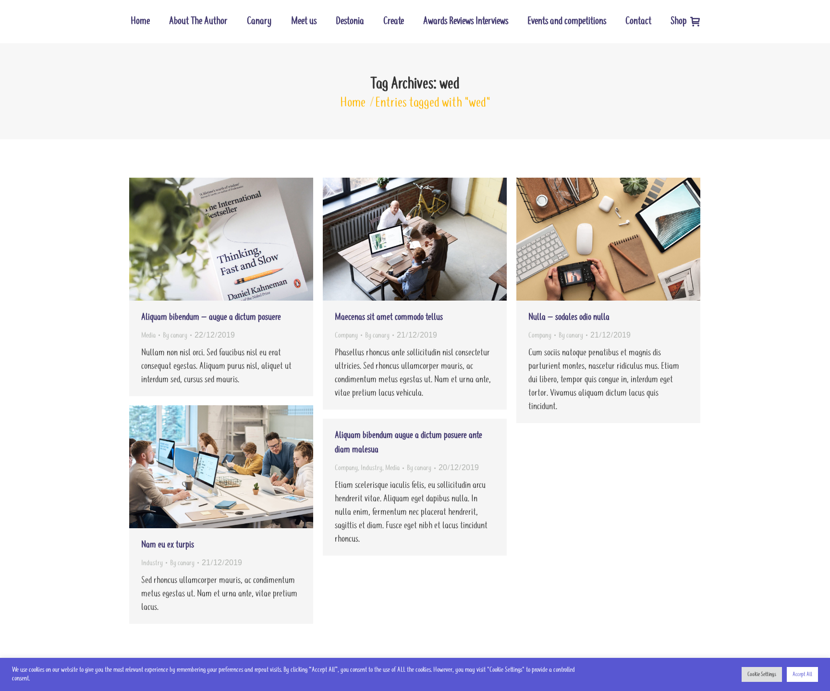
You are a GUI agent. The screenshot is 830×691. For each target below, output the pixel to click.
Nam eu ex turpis (167, 545)
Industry (152, 563)
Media (148, 335)
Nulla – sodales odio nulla (569, 317)
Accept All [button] (802, 674)
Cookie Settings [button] (761, 674)
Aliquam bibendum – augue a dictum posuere (211, 317)
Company (346, 335)
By (175, 335)
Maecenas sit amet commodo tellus (389, 317)
